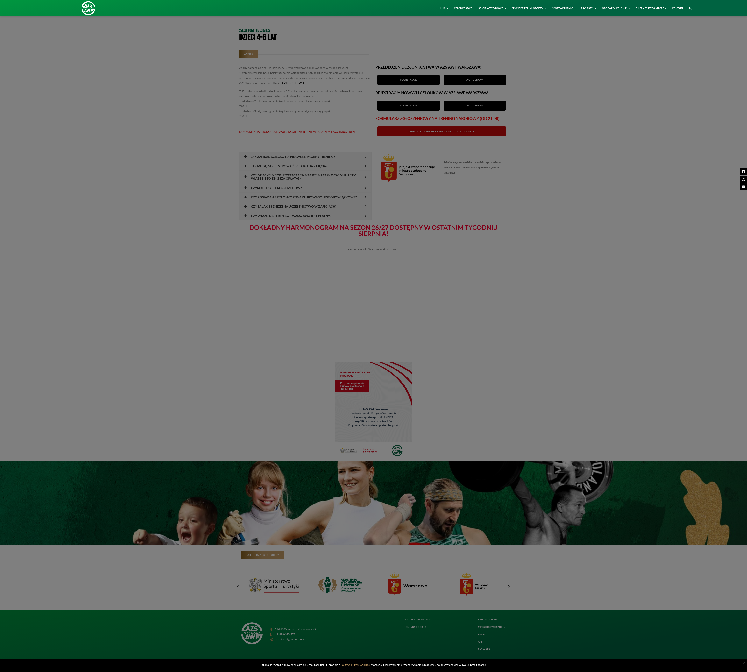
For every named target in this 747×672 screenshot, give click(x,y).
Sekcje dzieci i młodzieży (527, 8)
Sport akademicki (563, 8)
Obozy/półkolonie (614, 8)
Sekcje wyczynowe (490, 8)
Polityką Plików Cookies (355, 664)
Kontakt (677, 8)
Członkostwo (463, 8)
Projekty (587, 8)
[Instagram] (743, 179)
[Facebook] (743, 171)
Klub (442, 8)
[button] (690, 8)
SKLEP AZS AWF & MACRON (651, 8)
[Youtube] (743, 186)
